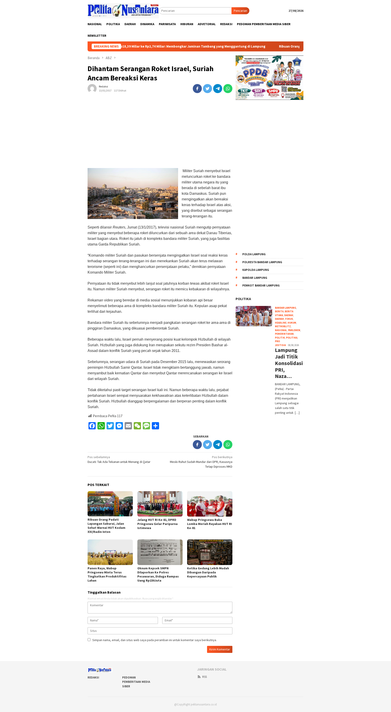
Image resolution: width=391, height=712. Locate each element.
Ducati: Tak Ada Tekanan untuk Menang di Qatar (119, 459)
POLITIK (280, 337)
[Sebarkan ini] (197, 88)
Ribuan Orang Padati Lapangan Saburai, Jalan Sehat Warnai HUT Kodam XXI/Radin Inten (106, 525)
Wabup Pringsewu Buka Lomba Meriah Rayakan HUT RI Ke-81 (209, 524)
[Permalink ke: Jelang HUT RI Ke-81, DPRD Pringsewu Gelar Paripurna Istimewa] (160, 504)
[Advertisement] (160, 134)
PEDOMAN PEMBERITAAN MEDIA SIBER (136, 682)
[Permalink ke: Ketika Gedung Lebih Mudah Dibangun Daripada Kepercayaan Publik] (209, 552)
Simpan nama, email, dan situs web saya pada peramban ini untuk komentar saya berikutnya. (154, 640)
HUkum (292, 322)
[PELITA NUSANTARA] (123, 10)
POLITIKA (243, 298)
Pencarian (240, 11)
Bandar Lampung (254, 278)
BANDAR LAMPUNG (285, 307)
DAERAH (279, 318)
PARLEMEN (294, 330)
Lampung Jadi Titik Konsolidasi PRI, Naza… (288, 363)
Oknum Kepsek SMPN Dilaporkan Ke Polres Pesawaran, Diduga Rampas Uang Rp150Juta (158, 574)
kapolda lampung (255, 270)
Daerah (288, 315)
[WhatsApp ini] (227, 88)
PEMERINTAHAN (284, 333)
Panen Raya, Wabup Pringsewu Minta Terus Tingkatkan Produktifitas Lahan (107, 574)
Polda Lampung (254, 254)
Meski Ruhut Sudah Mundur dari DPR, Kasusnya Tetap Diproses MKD (201, 462)
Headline (280, 322)
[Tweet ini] (207, 88)
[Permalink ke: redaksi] (92, 88)
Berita (279, 311)
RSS (204, 677)
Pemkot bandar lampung (261, 285)
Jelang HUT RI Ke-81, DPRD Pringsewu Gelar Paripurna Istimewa (157, 524)
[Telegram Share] (217, 88)
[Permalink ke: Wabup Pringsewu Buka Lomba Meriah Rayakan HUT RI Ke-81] (209, 504)
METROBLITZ (283, 326)
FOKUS (289, 318)
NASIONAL (281, 330)
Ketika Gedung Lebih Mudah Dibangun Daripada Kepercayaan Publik (208, 572)
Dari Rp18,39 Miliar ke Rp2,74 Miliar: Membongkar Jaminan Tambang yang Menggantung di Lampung (165, 46)
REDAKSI (93, 677)
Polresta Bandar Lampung (262, 262)
